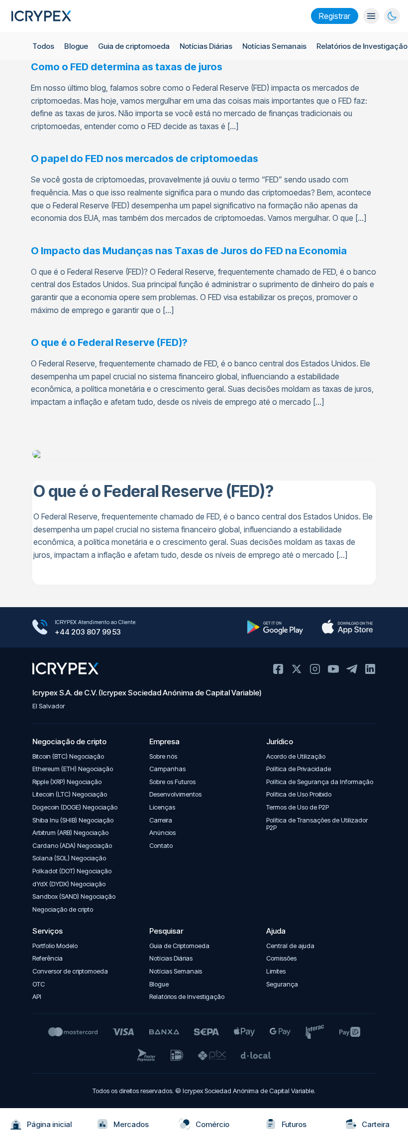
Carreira (160, 820)
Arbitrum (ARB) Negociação (70, 832)
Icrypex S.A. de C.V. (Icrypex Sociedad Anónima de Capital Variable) (147, 692)
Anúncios (162, 832)
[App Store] (347, 627)
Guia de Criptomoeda (179, 946)
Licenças (162, 807)
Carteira (376, 1124)
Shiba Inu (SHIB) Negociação (72, 820)
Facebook (278, 668)
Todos (43, 46)
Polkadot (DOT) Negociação (71, 871)
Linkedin (370, 668)
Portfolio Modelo (55, 946)
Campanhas (167, 769)
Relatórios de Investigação (362, 46)
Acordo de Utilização (295, 756)
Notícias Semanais (274, 46)
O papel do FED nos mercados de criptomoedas (144, 158)
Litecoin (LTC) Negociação (69, 794)
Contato (161, 845)
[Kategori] (371, 16)
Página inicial (49, 1124)
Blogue (76, 46)
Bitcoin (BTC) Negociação (68, 756)
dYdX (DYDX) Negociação (68, 884)
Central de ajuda (290, 946)
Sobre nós (163, 756)
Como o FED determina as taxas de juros (126, 67)
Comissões (281, 958)
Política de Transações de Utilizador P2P (317, 824)
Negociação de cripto (62, 909)
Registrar (334, 16)
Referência (47, 958)
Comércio (212, 1124)
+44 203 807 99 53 (88, 632)
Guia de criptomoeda (134, 46)
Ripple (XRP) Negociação (67, 782)
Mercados (131, 1124)
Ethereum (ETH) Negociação (72, 769)
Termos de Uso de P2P (297, 807)
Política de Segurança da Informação (319, 782)
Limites (276, 971)
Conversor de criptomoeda (70, 971)
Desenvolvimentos (175, 794)
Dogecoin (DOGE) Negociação (74, 807)
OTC (38, 984)
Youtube (333, 668)
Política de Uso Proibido (298, 794)
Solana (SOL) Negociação (69, 858)
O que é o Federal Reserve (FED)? (109, 342)
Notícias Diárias (206, 46)
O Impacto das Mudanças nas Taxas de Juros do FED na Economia (189, 251)
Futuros (294, 1124)
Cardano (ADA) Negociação (72, 845)
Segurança (282, 984)
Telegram (351, 668)
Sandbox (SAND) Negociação (73, 896)
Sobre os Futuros (172, 782)
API (36, 996)
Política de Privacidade (298, 769)
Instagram (314, 668)
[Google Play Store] (275, 627)
